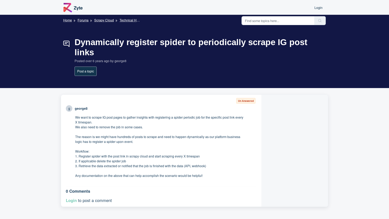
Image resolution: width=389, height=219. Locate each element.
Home (67, 20)
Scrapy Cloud (104, 20)
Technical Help (130, 20)
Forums (83, 20)
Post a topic (85, 71)
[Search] (320, 20)
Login (318, 7)
